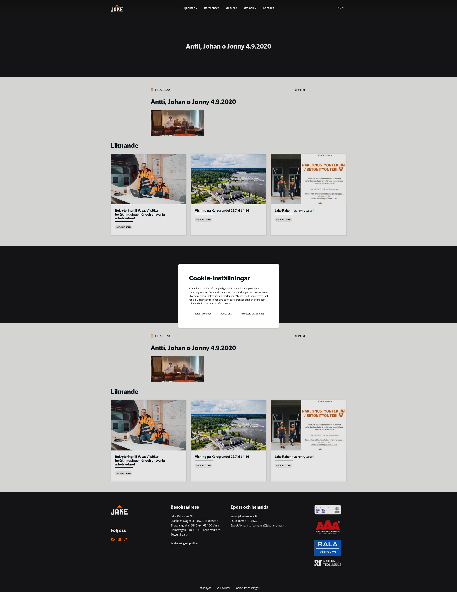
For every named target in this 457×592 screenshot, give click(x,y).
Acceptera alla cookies (252, 313)
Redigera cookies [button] (202, 313)
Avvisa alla (226, 313)
